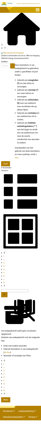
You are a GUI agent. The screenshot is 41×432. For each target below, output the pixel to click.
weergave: (4, 170)
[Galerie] (20, 250)
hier (16, 157)
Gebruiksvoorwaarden (13, 416)
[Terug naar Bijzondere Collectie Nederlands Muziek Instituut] (7, 3)
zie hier (7, 352)
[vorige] (4, 253)
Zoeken (4, 61)
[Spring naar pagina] (4, 294)
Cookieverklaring (26, 411)
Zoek (5, 163)
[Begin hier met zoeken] (21, 44)
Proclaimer (8, 411)
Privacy (31, 416)
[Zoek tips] (12, 66)
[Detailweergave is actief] (20, 210)
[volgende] (4, 285)
